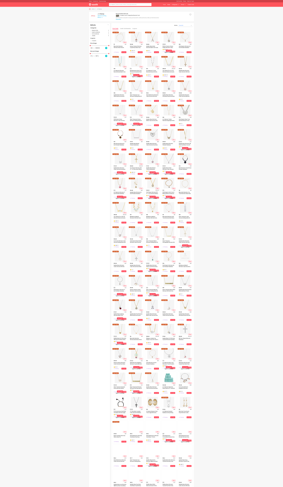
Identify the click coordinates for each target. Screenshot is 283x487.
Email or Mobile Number (135, 241)
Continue (147, 253)
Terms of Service (147, 249)
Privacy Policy (132, 250)
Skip (131, 253)
